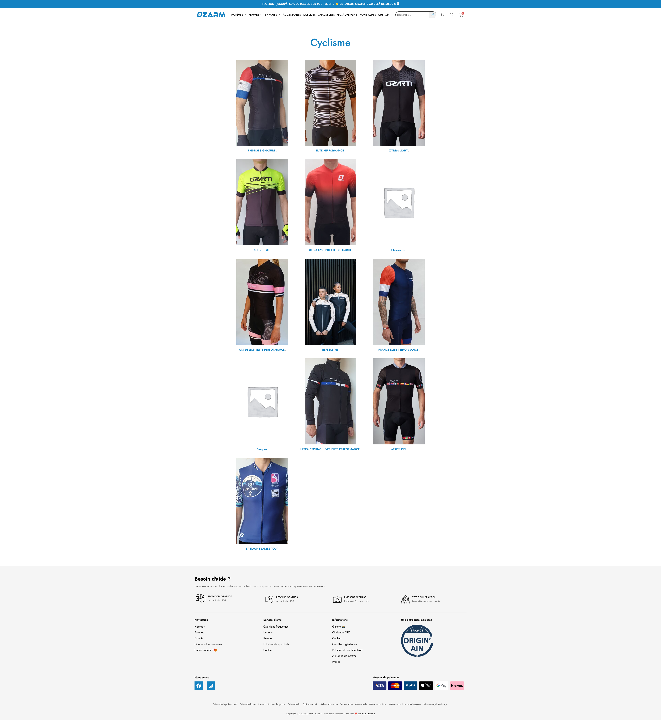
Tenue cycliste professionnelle (353, 704)
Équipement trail (310, 704)
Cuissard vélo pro (248, 704)
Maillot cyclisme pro (329, 704)
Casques (309, 15)
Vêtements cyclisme (378, 704)
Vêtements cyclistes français (436, 704)
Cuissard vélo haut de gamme (272, 704)
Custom (383, 15)
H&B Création (368, 713)
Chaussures (326, 15)
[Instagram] (211, 685)
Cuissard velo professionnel (225, 704)
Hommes (237, 15)
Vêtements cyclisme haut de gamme (405, 704)
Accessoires (292, 15)
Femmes (254, 15)
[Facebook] (199, 685)
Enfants (271, 15)
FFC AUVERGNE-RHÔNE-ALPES (356, 15)
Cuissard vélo (294, 704)
